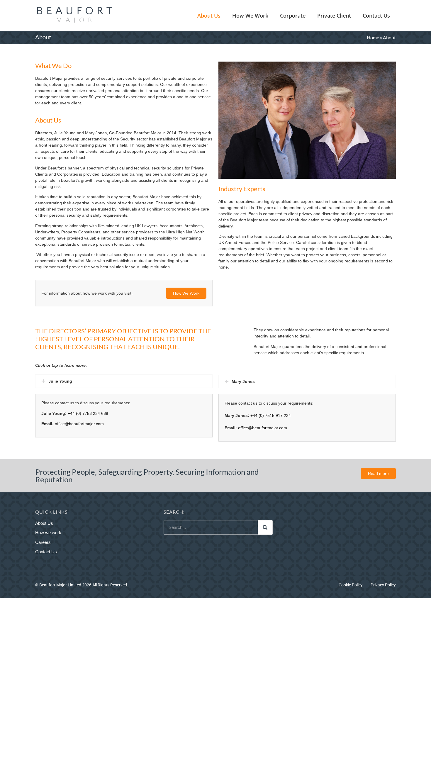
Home (373, 37)
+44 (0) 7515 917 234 (270, 415)
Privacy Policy (383, 585)
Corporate (293, 15)
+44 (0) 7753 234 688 (88, 413)
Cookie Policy (351, 585)
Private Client (334, 15)
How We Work (250, 15)
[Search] (265, 527)
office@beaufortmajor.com (79, 423)
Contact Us (376, 15)
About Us (208, 15)
